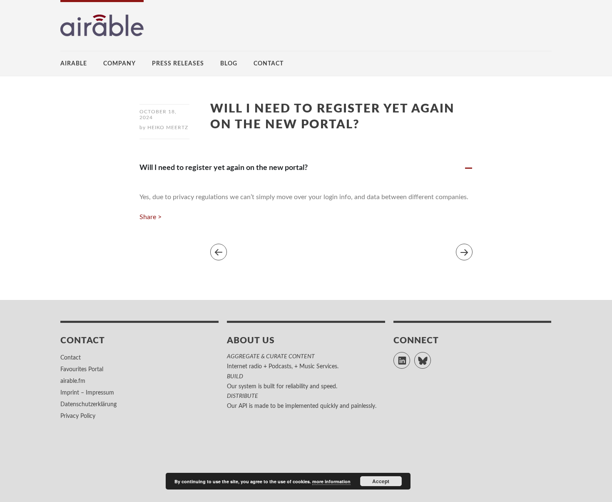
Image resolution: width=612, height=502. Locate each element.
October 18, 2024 (158, 114)
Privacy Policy (77, 416)
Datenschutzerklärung (88, 404)
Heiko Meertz (167, 127)
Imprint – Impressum (87, 393)
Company (119, 64)
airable (73, 64)
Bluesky (430, 357)
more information (331, 481)
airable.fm (72, 381)
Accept (380, 481)
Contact (269, 64)
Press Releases (178, 64)
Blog (228, 64)
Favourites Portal (81, 369)
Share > (150, 217)
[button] (306, 167)
